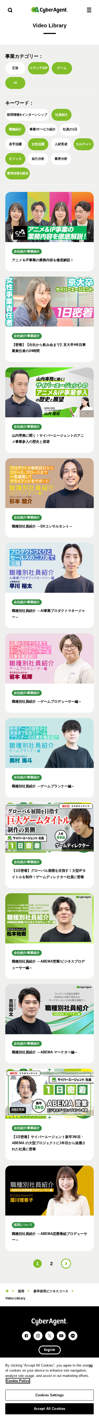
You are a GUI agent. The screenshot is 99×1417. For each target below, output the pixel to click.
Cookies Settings (49, 1395)
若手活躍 (15, 144)
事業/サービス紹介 (43, 129)
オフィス (15, 159)
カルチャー (84, 144)
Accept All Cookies (49, 1409)
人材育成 (61, 144)
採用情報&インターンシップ (27, 115)
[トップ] (7, 1291)
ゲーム (62, 68)
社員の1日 (70, 129)
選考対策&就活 (17, 173)
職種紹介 (15, 129)
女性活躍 (38, 144)
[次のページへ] (66, 1263)
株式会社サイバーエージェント (49, 10)
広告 (15, 68)
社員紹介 (61, 115)
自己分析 (38, 159)
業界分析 (61, 159)
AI (15, 83)
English (49, 1350)
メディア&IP (39, 68)
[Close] (90, 1366)
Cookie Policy (18, 1381)
